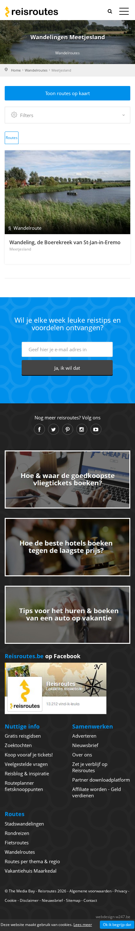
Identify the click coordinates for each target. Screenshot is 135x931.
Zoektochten (18, 745)
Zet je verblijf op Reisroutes (89, 767)
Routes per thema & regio (32, 861)
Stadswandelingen (24, 824)
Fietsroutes (17, 842)
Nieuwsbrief (85, 745)
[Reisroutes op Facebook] (39, 429)
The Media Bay (22, 891)
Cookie (11, 900)
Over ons (82, 754)
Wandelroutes (36, 70)
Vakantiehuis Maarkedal (31, 871)
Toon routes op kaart (67, 93)
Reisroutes (31, 11)
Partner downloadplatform (101, 780)
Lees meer (82, 924)
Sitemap (73, 900)
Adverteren (84, 736)
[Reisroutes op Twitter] (53, 429)
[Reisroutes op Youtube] (95, 429)
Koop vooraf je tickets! (29, 754)
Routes (12, 137)
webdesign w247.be (113, 916)
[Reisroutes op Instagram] (81, 429)
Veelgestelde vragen (26, 764)
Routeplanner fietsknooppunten (24, 786)
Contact (90, 900)
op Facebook (42, 656)
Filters (26, 115)
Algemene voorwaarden (90, 891)
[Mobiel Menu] (124, 12)
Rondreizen (17, 833)
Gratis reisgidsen (23, 736)
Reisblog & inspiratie (27, 773)
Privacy (121, 891)
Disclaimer (29, 900)
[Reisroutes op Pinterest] (67, 429)
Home (16, 70)
